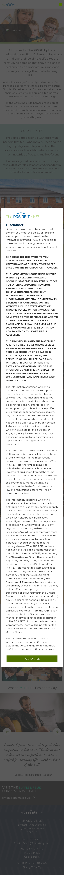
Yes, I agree (32, 658)
